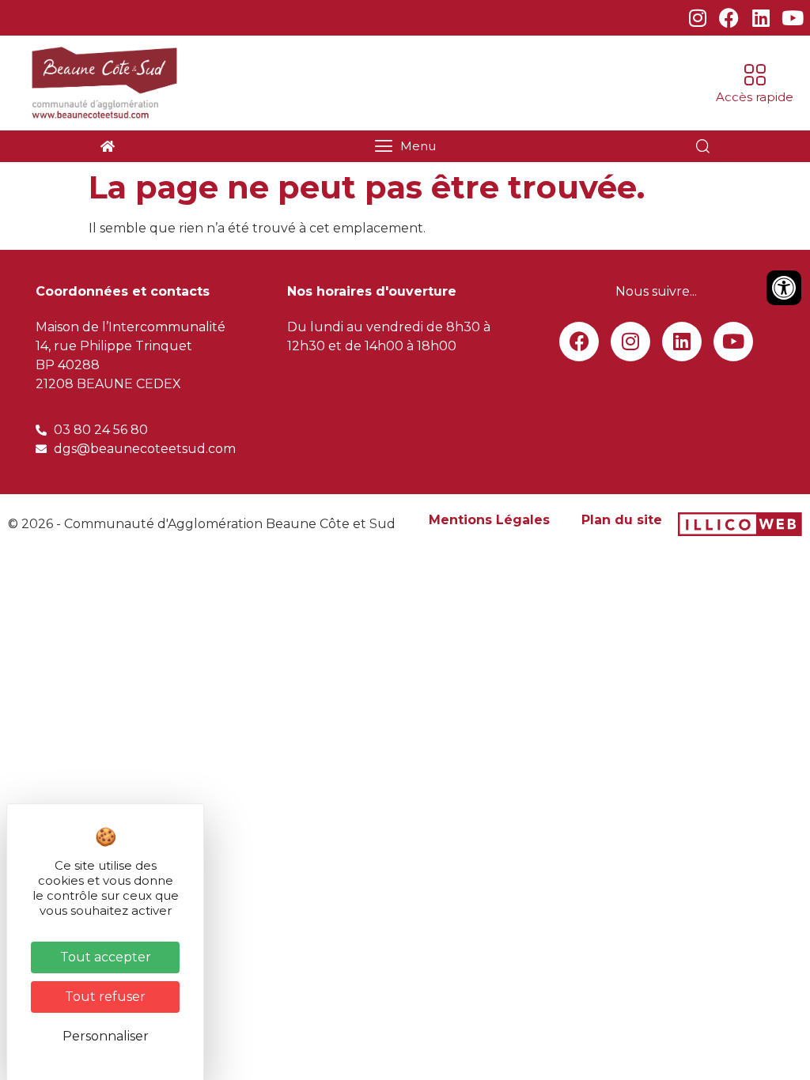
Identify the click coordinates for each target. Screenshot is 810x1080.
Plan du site (621, 519)
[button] (755, 83)
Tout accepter (105, 957)
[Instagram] (697, 18)
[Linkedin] (760, 18)
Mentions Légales (489, 519)
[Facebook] (729, 18)
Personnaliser (105, 1036)
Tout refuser (105, 996)
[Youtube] (792, 18)
